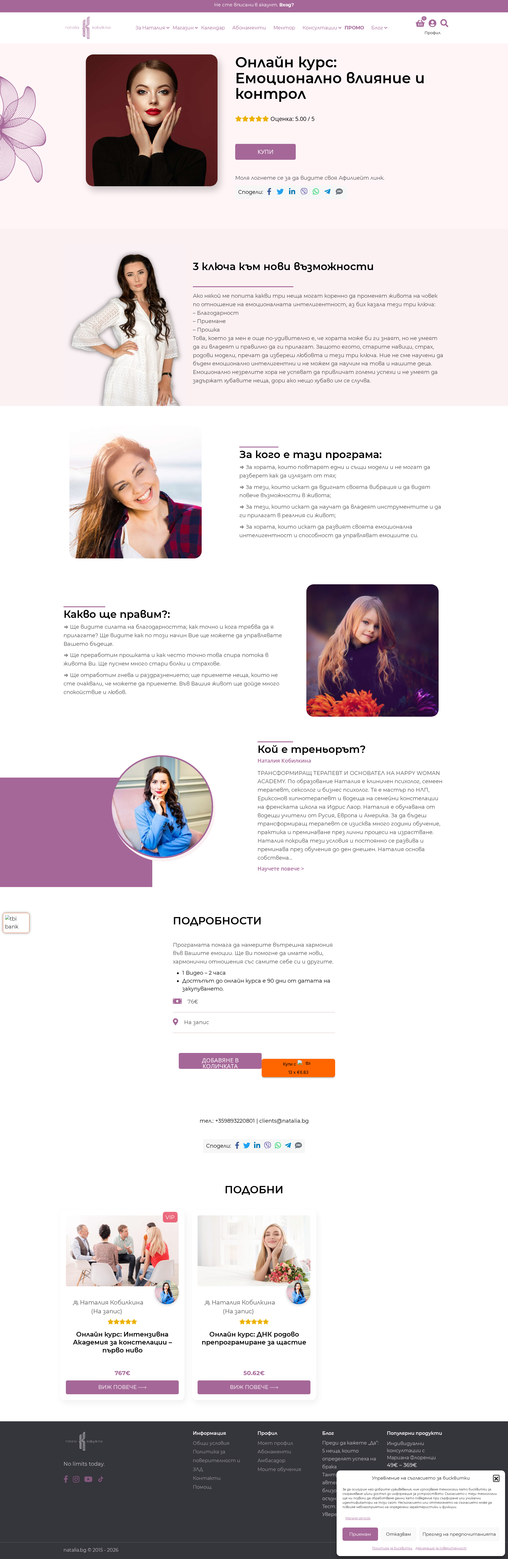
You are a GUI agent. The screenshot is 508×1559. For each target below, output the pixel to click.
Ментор (284, 28)
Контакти (207, 1478)
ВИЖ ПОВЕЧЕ (118, 1387)
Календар (213, 28)
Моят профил (275, 1443)
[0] (420, 24)
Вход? (292, 4)
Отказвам (398, 1534)
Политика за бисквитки (392, 1548)
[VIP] (122, 1250)
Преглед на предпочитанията (459, 1534)
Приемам (360, 1534)
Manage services (357, 1518)
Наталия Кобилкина (284, 760)
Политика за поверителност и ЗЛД (216, 1460)
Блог (377, 28)
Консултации (320, 28)
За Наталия (150, 28)
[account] (432, 27)
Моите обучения (279, 1469)
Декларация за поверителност (441, 1548)
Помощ (202, 1487)
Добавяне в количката (220, 1062)
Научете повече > (281, 868)
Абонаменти (249, 28)
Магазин (183, 28)
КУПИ (265, 152)
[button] (496, 1478)
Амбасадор (271, 1460)
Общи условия (211, 1443)
